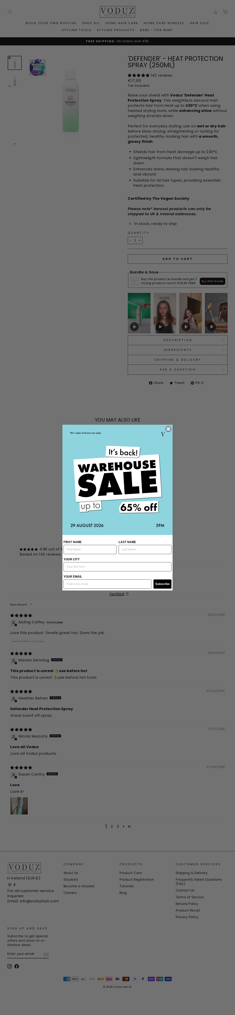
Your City (72, 559)
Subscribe (162, 584)
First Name (73, 542)
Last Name (127, 542)
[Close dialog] (168, 429)
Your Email (73, 576)
